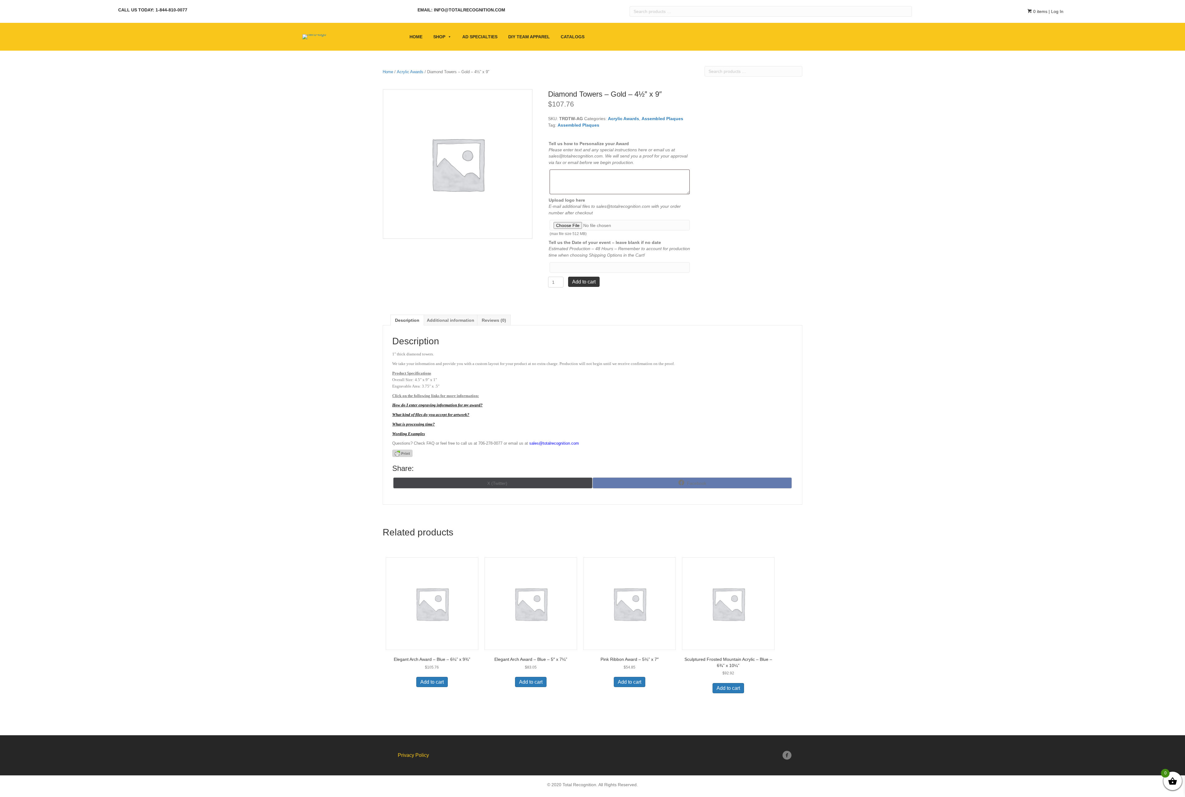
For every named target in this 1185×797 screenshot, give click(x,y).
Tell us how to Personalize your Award (589, 143)
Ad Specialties (479, 36)
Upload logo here (567, 200)
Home (416, 36)
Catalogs (572, 36)
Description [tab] (407, 320)
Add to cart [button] (432, 682)
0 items (1039, 11)
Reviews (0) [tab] (494, 320)
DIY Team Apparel (529, 36)
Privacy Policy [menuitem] (413, 755)
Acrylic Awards (410, 71)
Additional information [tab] (450, 320)
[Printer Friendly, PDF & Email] (402, 453)
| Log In (1055, 11)
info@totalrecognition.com (469, 9)
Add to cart (584, 281)
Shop (439, 36)
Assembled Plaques (662, 118)
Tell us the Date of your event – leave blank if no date (605, 242)
